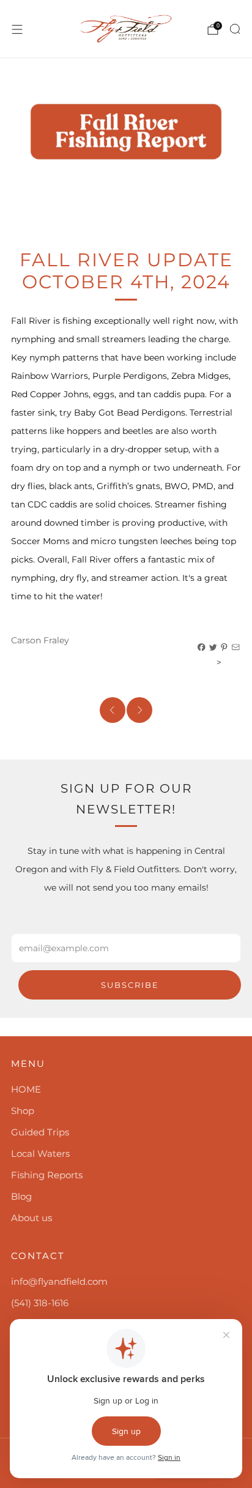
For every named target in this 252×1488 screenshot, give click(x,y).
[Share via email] (236, 647)
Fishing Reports (47, 1175)
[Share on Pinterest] (224, 647)
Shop (22, 1110)
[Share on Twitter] (213, 647)
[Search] (235, 29)
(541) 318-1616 (40, 1303)
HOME (26, 1089)
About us (31, 1218)
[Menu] (17, 29)
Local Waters (40, 1153)
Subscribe (130, 985)
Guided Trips (40, 1132)
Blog (21, 1196)
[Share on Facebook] (201, 647)
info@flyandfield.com (59, 1281)
